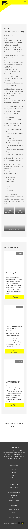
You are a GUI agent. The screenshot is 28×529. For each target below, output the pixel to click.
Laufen (14, 475)
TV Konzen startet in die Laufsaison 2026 (14, 382)
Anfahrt (14, 512)
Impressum (6, 523)
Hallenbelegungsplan (14, 492)
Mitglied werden (14, 497)
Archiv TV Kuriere (14, 500)
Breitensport (14, 477)
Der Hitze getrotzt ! (13, 273)
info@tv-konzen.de (14, 509)
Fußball (14, 469)
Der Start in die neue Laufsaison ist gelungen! (14, 328)
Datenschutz (14, 523)
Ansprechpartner (14, 489)
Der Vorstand (14, 487)
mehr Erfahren (14, 297)
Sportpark (14, 495)
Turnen (14, 472)
